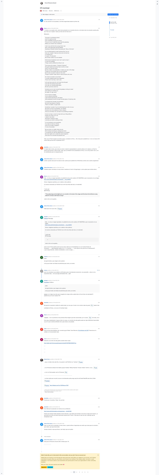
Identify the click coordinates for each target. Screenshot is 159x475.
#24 (99, 359)
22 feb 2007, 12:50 (54, 176)
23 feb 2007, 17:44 (58, 359)
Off (40, 10)
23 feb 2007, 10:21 (56, 302)
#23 (99, 338)
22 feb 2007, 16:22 (56, 216)
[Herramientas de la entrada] (98, 25)
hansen (45, 270)
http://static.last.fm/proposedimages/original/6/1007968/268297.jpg (60, 343)
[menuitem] (157, 1)
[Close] (98, 455)
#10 (99, 28)
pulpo (45, 328)
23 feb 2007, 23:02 (56, 398)
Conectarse (50, 467)
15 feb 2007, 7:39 (60, 158)
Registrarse (44, 467)
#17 (99, 256)
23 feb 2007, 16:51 (54, 328)
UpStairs (46, 256)
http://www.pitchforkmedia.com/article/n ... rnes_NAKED (57, 179)
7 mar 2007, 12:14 (60, 439)
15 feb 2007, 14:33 (60, 167)
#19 (99, 280)
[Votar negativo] (96, 25)
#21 (99, 314)
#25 (99, 398)
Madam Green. (47, 359)
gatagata (46, 216)
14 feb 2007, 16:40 (54, 28)
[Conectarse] (157, 1)
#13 (99, 167)
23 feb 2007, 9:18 (55, 280)
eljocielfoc (46, 147)
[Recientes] (1, 1)
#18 (99, 270)
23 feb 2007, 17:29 (54, 338)
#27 (99, 423)
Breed (45, 28)
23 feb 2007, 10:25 (54, 314)
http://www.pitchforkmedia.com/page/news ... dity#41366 (57, 411)
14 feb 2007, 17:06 (56, 147)
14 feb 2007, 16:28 (60, 19)
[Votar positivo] (92, 25)
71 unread (112, 29)
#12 (99, 158)
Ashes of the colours (48, 19)
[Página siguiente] (87, 472)
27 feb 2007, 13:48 (60, 423)
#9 (99, 19)
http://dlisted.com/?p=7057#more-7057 (59, 385)
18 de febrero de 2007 (83, 330)
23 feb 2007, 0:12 (55, 270)
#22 (99, 328)
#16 (99, 216)
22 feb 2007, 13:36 (60, 205)
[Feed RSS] (61, 10)
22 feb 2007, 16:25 (56, 256)
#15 (99, 205)
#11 (99, 147)
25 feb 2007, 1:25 (56, 406)
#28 (99, 439)
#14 (99, 176)
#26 (99, 406)
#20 (99, 302)
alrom (45, 338)
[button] (1, 474)
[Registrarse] (157, 4)
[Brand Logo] (42, 2)
